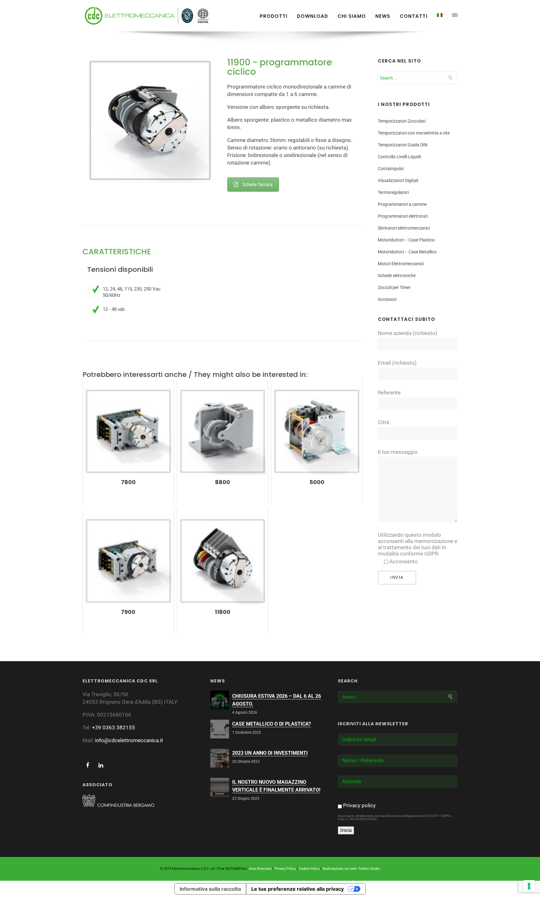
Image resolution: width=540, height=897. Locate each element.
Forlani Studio (369, 869)
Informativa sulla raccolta (210, 889)
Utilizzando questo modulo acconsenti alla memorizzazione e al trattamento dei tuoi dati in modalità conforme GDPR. (417, 544)
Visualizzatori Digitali (398, 180)
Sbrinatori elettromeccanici (404, 228)
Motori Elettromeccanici (401, 263)
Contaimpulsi (390, 168)
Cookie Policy (309, 869)
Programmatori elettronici (403, 216)
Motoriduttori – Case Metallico (407, 251)
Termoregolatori (393, 192)
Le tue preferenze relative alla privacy (297, 889)
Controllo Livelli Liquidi (399, 156)
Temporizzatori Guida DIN (403, 144)
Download (312, 16)
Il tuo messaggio (398, 452)
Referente (389, 392)
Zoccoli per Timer (394, 287)
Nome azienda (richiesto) (407, 333)
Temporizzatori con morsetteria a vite (414, 132)
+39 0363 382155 (113, 727)
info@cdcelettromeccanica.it (129, 740)
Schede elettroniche (397, 275)
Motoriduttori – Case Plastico (406, 239)
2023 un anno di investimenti (270, 753)
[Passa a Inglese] (455, 15)
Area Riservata (260, 869)
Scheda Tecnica (257, 184)
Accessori (387, 299)
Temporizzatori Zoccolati (402, 121)
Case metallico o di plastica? (271, 724)
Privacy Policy (285, 869)
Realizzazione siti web (339, 869)
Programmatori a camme (402, 204)
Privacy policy (359, 805)
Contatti (414, 16)
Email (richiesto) (397, 363)
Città (383, 422)
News (382, 16)
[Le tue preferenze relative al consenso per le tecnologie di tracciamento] (529, 886)
